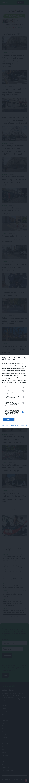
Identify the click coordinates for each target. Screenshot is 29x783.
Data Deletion (5, 425)
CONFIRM (9, 419)
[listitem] (14, 387)
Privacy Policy (23, 425)
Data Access (14, 425)
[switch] (23, 391)
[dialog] (14, 391)
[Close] (25, 358)
